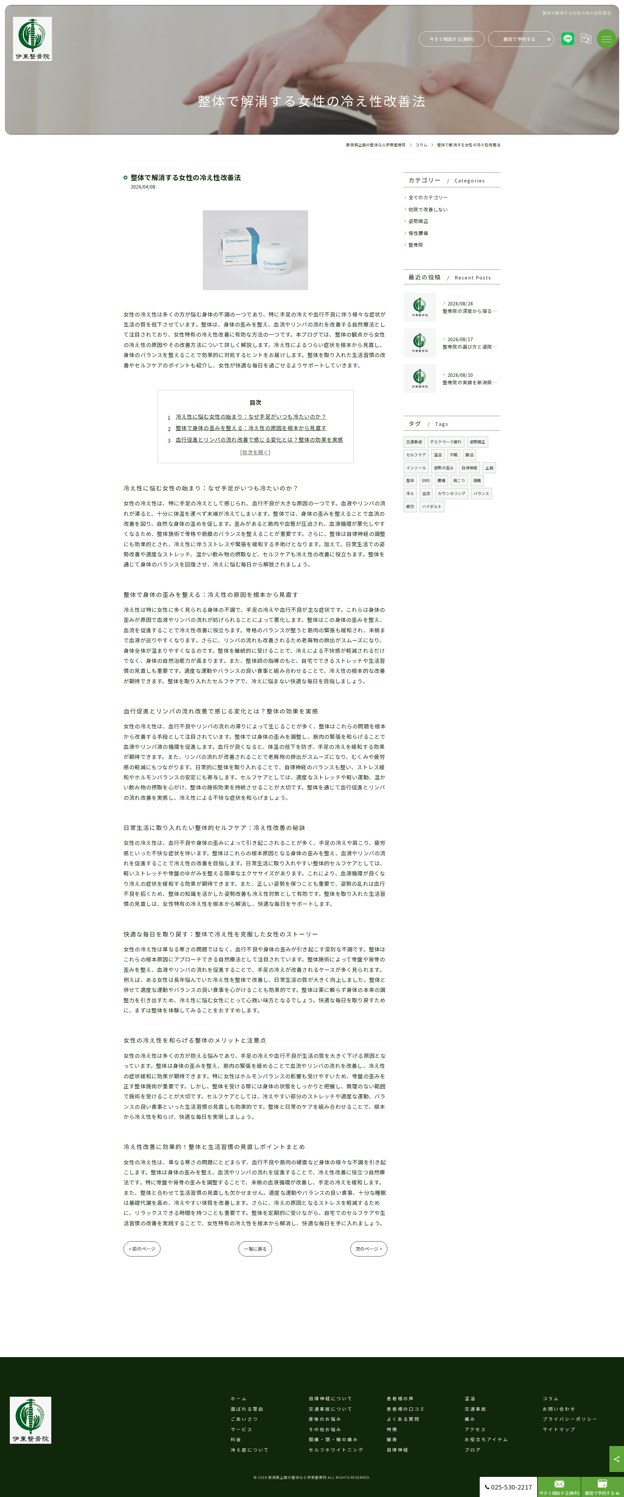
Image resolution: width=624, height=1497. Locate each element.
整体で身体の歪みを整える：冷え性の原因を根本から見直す (251, 428)
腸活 (469, 454)
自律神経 (469, 467)
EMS (426, 480)
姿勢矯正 (418, 220)
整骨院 (416, 244)
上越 (489, 467)
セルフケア (416, 454)
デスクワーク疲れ (446, 441)
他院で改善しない (428, 209)
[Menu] (606, 38)
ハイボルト (432, 506)
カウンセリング (451, 493)
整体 (410, 480)
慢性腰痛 (418, 232)
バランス (481, 493)
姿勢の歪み (444, 467)
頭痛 (477, 480)
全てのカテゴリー (428, 197)
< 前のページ (142, 1248)
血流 (426, 493)
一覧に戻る (255, 1248)
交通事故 (414, 441)
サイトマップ (559, 1429)
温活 (438, 454)
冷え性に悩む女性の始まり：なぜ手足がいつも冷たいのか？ (251, 416)
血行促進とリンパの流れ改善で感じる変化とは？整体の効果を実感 (260, 439)
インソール (416, 467)
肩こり (459, 480)
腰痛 (441, 480)
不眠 (454, 454)
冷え (410, 493)
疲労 (410, 506)
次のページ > (369, 1248)
